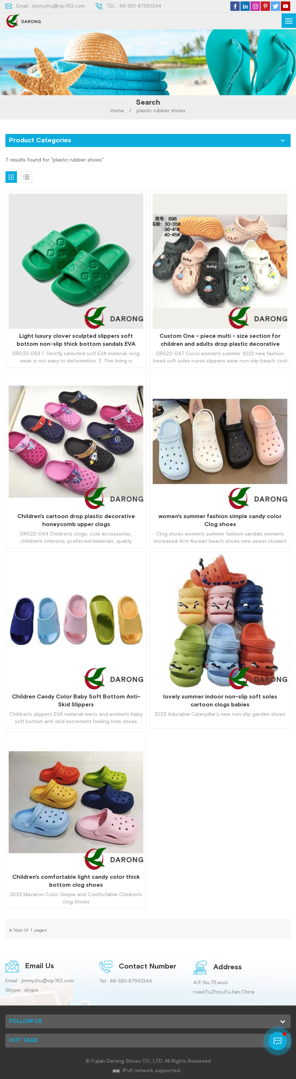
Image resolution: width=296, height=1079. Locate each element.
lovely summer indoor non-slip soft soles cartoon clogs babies (220, 701)
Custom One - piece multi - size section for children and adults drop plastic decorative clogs (220, 340)
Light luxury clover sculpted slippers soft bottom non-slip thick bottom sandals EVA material (76, 340)
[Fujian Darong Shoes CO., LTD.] (23, 21)
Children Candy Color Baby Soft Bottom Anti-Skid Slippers (76, 701)
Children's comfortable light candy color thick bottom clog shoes (76, 881)
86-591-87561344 (140, 6)
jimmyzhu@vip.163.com (58, 6)
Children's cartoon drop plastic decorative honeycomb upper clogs (76, 520)
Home (117, 111)
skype (31, 990)
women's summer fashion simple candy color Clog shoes (220, 520)
